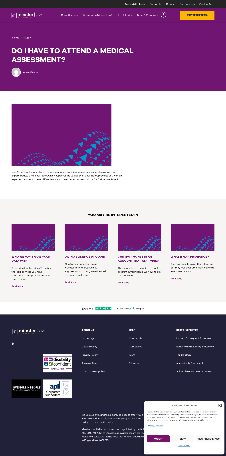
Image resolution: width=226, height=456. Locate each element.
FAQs (26, 37)
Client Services (69, 15)
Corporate (155, 4)
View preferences (208, 438)
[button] (219, 405)
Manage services (155, 426)
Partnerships (187, 4)
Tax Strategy (183, 355)
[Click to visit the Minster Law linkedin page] (21, 345)
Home (15, 37)
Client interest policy (93, 371)
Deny (183, 438)
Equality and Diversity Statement (195, 346)
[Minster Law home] (27, 15)
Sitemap (134, 363)
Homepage (88, 338)
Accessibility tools (135, 4)
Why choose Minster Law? (97, 15)
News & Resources (147, 15)
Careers (170, 4)
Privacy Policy (184, 446)
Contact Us (205, 4)
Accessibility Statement (189, 363)
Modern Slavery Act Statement (194, 338)
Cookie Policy (89, 346)
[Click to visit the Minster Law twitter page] (13, 345)
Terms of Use (89, 363)
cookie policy (106, 422)
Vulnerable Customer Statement (194, 371)
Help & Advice (125, 15)
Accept (158, 438)
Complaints (135, 346)
